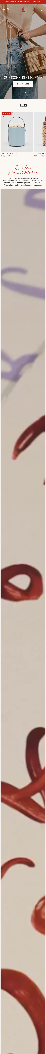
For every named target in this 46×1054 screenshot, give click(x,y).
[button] (8, 9)
